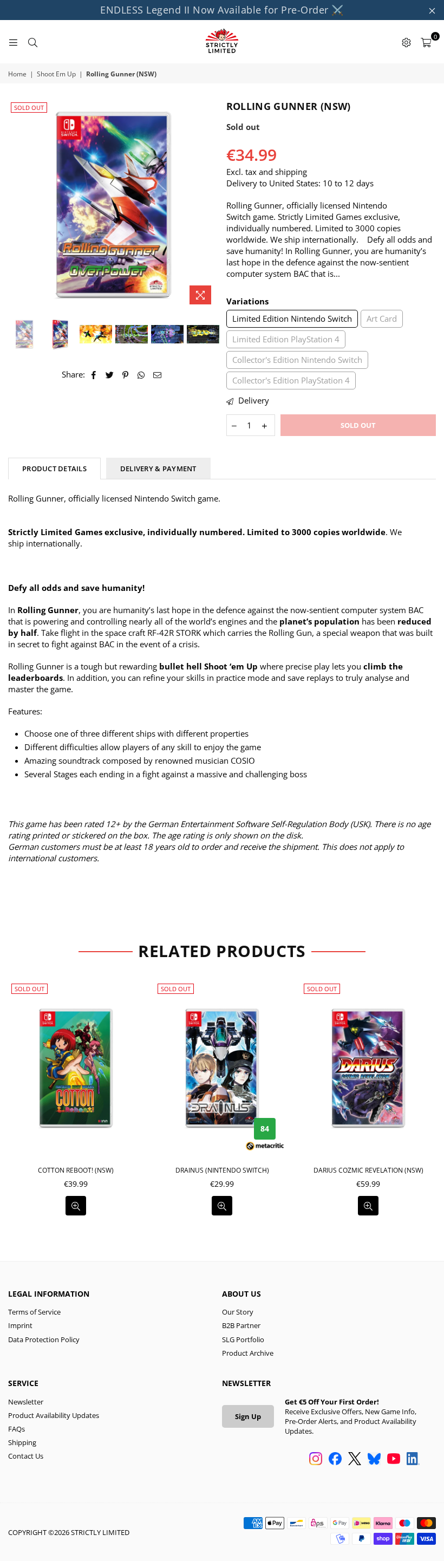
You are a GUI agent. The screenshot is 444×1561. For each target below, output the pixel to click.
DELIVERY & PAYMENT (158, 468)
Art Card (382, 318)
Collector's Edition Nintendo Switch (297, 359)
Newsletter (25, 1402)
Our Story (237, 1312)
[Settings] (406, 42)
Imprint (20, 1325)
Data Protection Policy (44, 1339)
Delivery (252, 400)
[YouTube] (393, 1459)
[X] (354, 1459)
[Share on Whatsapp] (142, 374)
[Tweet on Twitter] (110, 374)
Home (17, 74)
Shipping (22, 1442)
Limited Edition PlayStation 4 (285, 339)
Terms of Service (34, 1312)
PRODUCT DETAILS (54, 468)
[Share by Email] (157, 374)
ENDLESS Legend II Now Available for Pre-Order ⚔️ (222, 9)
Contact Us (25, 1456)
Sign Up (248, 1416)
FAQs (16, 1429)
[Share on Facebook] (94, 374)
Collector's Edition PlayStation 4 (291, 380)
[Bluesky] (374, 1459)
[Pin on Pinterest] (126, 374)
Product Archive (247, 1353)
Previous (17, 204)
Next (208, 204)
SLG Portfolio (243, 1339)
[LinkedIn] (413, 1459)
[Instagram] (315, 1459)
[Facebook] (335, 1459)
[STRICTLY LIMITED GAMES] (222, 41)
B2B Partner (241, 1325)
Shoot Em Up (56, 74)
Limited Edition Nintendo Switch (292, 318)
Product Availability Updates (53, 1415)
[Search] (32, 42)
